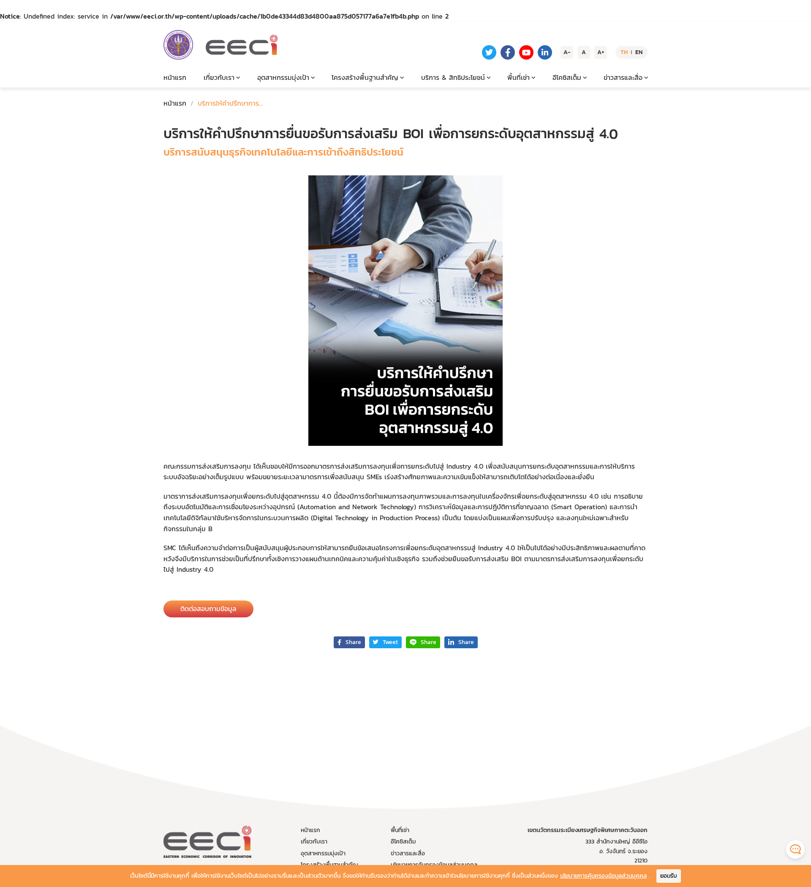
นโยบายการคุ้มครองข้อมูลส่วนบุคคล (603, 875)
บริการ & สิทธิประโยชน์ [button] (453, 77)
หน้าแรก (174, 77)
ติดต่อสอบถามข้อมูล (208, 608)
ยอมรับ (668, 875)
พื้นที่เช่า (400, 830)
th (624, 52)
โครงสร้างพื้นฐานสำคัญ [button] (365, 77)
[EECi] (178, 45)
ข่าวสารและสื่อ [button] (623, 77)
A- (566, 52)
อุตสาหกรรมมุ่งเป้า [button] (283, 77)
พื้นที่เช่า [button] (518, 77)
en (638, 52)
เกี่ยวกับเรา (314, 841)
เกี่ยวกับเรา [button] (219, 77)
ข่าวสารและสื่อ (408, 853)
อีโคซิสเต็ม (403, 841)
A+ (600, 52)
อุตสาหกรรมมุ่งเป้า (323, 853)
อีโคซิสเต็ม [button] (566, 77)
